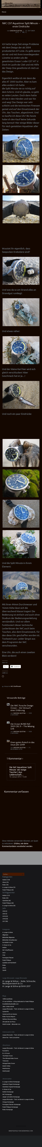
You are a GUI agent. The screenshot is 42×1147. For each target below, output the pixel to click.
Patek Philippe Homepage (10, 1107)
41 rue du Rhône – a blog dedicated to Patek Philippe (18, 1001)
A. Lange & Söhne (7, 932)
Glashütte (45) (6, 900)
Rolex (4, 965)
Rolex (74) (5, 884)
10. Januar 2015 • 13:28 (18, 777)
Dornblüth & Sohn (7, 942)
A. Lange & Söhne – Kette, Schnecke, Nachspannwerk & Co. (19, 982)
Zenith (4, 970)
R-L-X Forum (6, 1053)
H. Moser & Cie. (6, 945)
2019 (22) (5, 916)
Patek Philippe (6, 960)
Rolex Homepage (7, 1109)
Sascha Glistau (16, 31)
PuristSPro (5, 1050)
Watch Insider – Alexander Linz (11, 1024)
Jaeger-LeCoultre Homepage (11, 1097)
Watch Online (6, 1066)
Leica (3, 952)
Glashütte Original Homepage (11, 1086)
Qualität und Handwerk (9, 962)
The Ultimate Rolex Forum (10, 1058)
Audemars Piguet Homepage (11, 1084)
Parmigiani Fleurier (8, 957)
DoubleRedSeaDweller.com (10, 1004)
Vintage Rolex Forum (8, 1063)
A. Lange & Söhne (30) (8, 905)
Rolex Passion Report (8, 1016)
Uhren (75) (5, 882)
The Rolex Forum (7, 1055)
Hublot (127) (6, 895)
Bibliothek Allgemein (8, 937)
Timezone (5, 1060)
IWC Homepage (7, 1094)
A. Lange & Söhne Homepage (11, 1081)
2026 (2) (4, 911)
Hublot (4, 947)
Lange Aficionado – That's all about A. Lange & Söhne (18, 1009)
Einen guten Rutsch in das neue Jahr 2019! (22, 743)
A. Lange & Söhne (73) (8, 887)
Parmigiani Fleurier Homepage (11, 1104)
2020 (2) (4, 913)
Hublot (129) (6, 879)
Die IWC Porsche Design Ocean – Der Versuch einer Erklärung (21, 708)
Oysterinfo (5, 1011)
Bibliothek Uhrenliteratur (9, 940)
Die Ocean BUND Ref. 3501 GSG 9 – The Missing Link (22, 726)
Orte (3, 955)
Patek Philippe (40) (8, 903)
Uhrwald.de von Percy (8, 1021)
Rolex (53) (5, 898)
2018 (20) (5, 918)
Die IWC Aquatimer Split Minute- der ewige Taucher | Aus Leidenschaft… (20, 771)
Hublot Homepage (7, 1091)
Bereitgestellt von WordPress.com (21, 1130)
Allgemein (5, 935)
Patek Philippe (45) (8, 890)
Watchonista (6, 1068)
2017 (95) (5, 921)
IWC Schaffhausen (16, 686)
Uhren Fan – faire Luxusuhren (10, 1037)
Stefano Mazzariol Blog (9, 1019)
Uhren (4, 967)
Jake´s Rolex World (8, 1006)
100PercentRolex (7, 999)
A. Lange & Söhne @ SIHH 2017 (16, 986)
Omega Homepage (8, 1102)
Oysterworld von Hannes (9, 1014)
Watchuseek (6, 1071)
